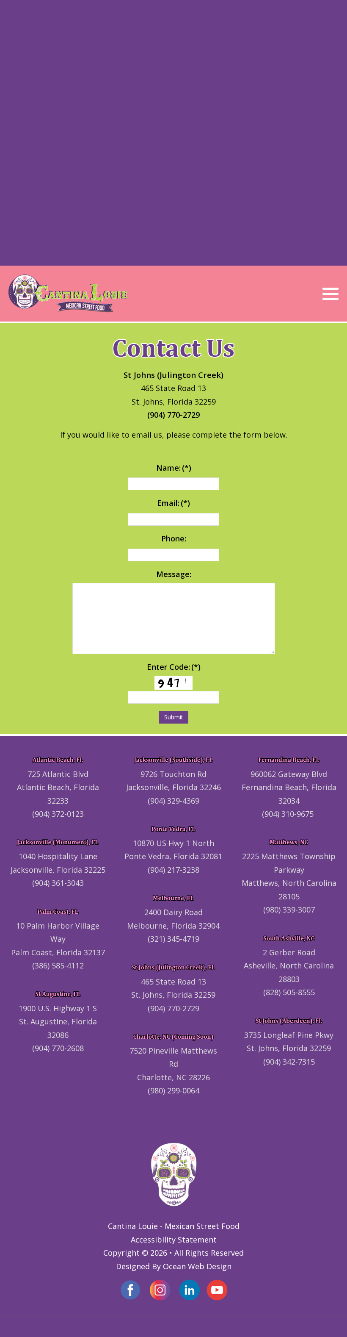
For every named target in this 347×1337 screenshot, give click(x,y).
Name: (173, 468)
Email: (173, 503)
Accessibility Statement (174, 1239)
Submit (173, 717)
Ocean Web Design (197, 1266)
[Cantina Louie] (67, 293)
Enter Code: (174, 667)
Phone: (173, 538)
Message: (173, 574)
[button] (330, 294)
